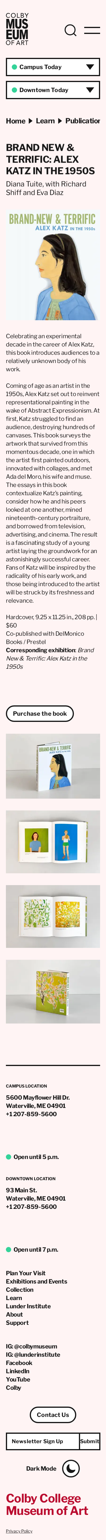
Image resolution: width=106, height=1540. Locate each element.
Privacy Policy (19, 1531)
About (14, 1314)
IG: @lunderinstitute (33, 1354)
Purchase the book (40, 713)
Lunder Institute (28, 1306)
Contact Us (53, 1414)
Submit (89, 1441)
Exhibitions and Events (36, 1281)
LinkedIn (17, 1371)
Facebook (19, 1362)
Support (17, 1322)
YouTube (18, 1379)
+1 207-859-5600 (31, 1114)
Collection (20, 1289)
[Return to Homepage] (17, 43)
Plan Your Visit (26, 1273)
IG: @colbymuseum (31, 1346)
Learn (14, 1298)
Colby (13, 1387)
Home (15, 121)
